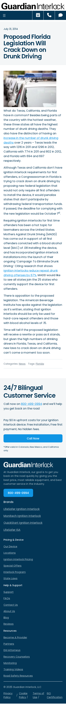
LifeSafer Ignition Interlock (22, 509)
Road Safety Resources (18, 675)
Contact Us (11, 605)
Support (9, 592)
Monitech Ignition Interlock (22, 516)
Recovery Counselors (17, 656)
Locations (10, 553)
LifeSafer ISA (12, 530)
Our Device (10, 546)
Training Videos (13, 669)
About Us (9, 611)
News (22, 364)
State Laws (10, 578)
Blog (6, 617)
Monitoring (10, 663)
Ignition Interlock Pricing (18, 559)
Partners (9, 644)
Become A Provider (15, 637)
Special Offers (12, 565)
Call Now (33, 438)
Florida (40, 364)
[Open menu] (4, 15)
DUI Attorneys (12, 650)
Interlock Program (15, 572)
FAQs (7, 598)
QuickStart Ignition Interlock (23, 523)
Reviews (9, 624)
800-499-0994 (31, 404)
